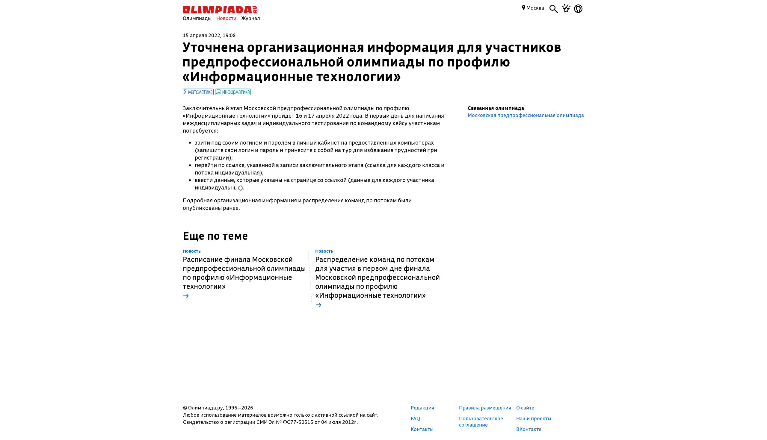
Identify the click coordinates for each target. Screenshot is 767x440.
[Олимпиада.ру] (220, 9)
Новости (226, 18)
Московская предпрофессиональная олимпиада (526, 115)
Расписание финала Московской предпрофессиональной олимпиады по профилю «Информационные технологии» (244, 274)
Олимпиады (197, 18)
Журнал (250, 18)
